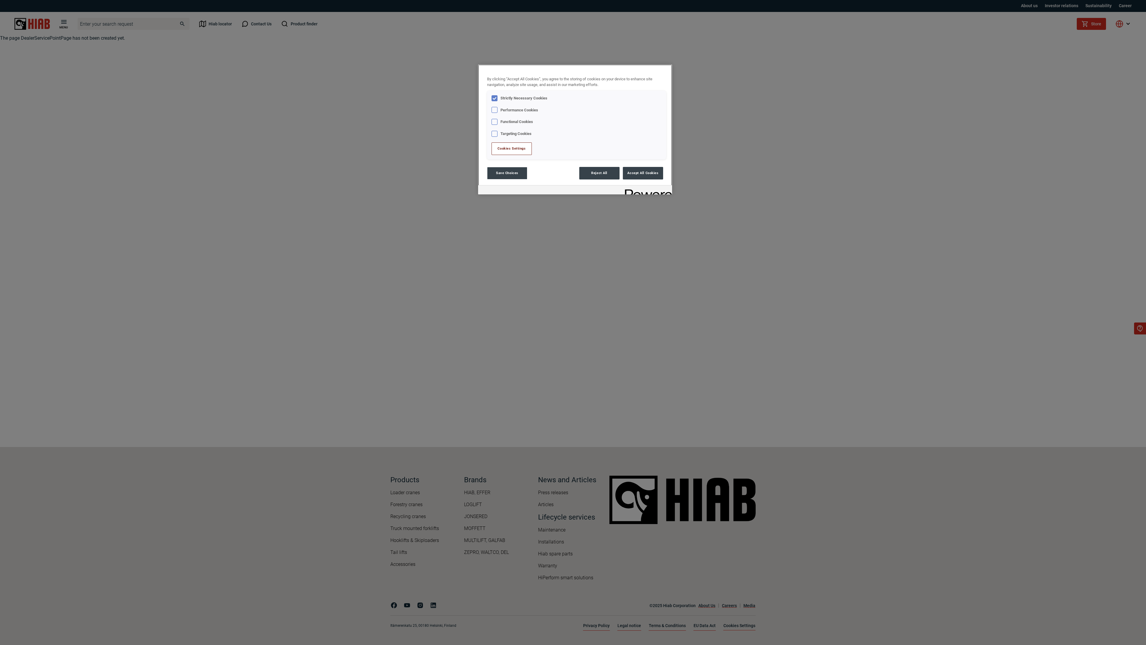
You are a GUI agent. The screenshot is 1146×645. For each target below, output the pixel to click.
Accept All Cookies (642, 173)
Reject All (599, 173)
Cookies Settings (511, 148)
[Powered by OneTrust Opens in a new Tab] (646, 190)
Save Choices (507, 173)
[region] (575, 129)
